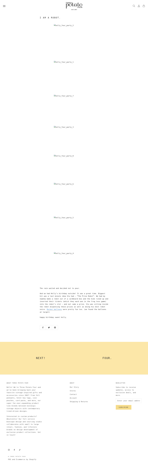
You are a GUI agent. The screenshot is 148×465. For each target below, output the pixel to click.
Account (73, 398)
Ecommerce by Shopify (26, 459)
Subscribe (123, 407)
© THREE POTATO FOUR (17, 456)
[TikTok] (20, 449)
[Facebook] (14, 449)
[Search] (134, 6)
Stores (73, 391)
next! (41, 358)
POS (9, 459)
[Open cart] (144, 6)
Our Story (74, 387)
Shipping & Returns (79, 402)
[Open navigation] (4, 6)
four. (107, 358)
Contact (73, 394)
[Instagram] (9, 449)
